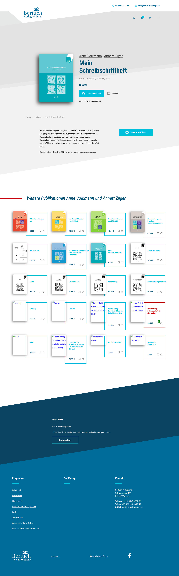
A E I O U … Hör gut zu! (37, 220)
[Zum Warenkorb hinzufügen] (44, 231)
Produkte (38, 117)
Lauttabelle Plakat (115, 342)
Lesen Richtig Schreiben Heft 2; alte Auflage (153, 311)
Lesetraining (112, 281)
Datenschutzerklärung (99, 556)
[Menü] (158, 18)
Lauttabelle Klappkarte (151, 343)
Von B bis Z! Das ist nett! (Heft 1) (76, 220)
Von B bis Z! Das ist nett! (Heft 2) (115, 220)
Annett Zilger (113, 56)
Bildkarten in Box (153, 250)
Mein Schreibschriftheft (115, 251)
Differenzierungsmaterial (156, 281)
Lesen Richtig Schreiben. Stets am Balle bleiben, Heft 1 (115, 312)
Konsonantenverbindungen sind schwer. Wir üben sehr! (79, 252)
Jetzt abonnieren (65, 440)
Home (28, 117)
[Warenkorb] (150, 18)
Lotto (32, 281)
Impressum (55, 556)
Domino (72, 308)
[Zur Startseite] (33, 13)
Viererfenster (34, 250)
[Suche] (134, 18)
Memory (33, 308)
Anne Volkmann (90, 56)
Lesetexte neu (74, 281)
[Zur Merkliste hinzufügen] (40, 231)
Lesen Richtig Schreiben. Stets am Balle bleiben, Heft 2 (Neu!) (76, 345)
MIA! (31, 342)
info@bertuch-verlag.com (132, 507)
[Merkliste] (142, 18)
